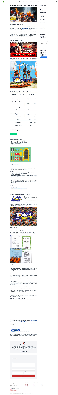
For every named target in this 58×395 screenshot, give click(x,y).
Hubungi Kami (26, 385)
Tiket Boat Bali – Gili (42, 28)
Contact (38, 1)
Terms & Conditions (30, 393)
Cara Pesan (26, 384)
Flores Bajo (41, 9)
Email (12, 371)
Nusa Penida (41, 10)
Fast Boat (42, 385)
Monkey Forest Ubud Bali (14, 187)
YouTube (15, 390)
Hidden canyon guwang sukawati (23, 321)
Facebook (13, 390)
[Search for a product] (56, 1)
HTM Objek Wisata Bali (42, 36)
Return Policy (26, 393)
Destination (26, 1)
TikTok (16, 390)
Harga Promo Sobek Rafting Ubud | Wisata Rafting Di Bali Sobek (19, 188)
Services (31, 1)
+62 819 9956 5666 (11, 389)
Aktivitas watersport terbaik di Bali (15, 330)
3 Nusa (34, 385)
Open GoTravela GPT (43, 57)
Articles (34, 1)
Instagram (11, 390)
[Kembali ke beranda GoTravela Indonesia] (17, 383)
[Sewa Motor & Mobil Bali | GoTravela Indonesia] (3, 1)
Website (25, 371)
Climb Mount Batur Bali (14, 331)
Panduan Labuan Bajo (42, 15)
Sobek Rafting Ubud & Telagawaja (15, 329)
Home (20, 1)
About (23, 1)
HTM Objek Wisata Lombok (43, 37)
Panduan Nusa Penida (42, 16)
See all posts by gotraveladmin (23, 351)
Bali (10, 58)
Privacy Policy (22, 393)
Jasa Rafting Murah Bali (25, 28)
